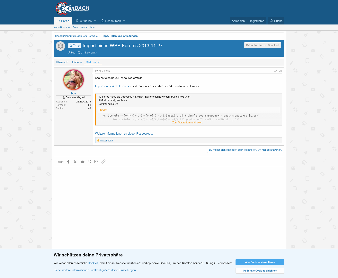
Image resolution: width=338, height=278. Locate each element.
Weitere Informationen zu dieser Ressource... (124, 133)
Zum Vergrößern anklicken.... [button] (188, 122)
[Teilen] (275, 71)
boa (73, 52)
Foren (65, 21)
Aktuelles (86, 21)
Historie (77, 62)
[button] (94, 20)
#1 (280, 71)
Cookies (93, 263)
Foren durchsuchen (83, 27)
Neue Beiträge (62, 27)
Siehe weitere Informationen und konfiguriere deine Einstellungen (95, 270)
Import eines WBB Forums (112, 86)
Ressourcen (113, 21)
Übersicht (62, 62)
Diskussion (93, 62)
